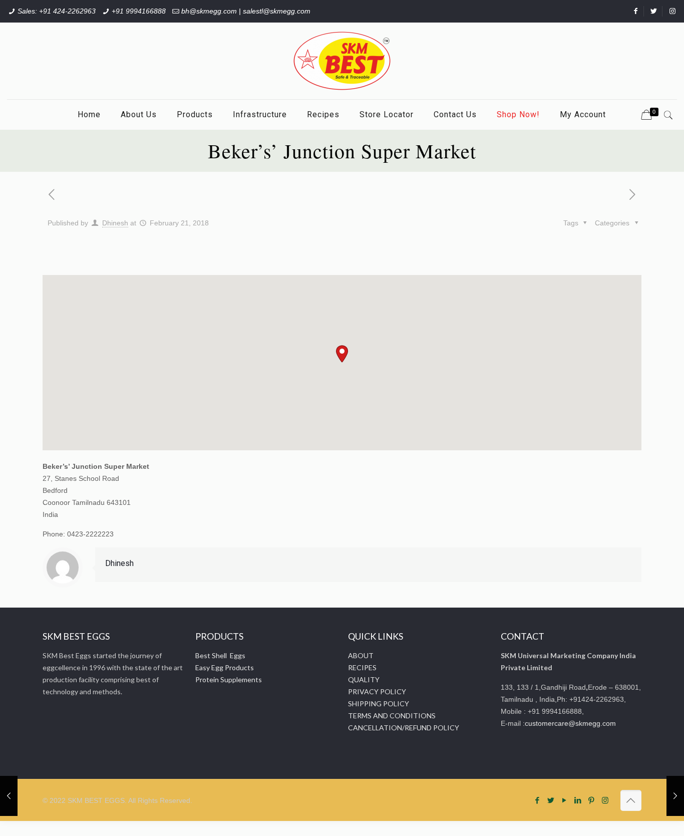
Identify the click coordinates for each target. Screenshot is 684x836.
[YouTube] (564, 800)
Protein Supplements (228, 679)
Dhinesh (115, 223)
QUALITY (364, 679)
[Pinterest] (591, 800)
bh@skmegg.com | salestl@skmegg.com (245, 11)
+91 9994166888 (139, 11)
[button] (342, 354)
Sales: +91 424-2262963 (57, 11)
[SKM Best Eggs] (342, 61)
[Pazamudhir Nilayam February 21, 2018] (9, 796)
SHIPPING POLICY (378, 703)
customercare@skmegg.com (570, 723)
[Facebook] (537, 800)
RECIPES (362, 667)
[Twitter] (551, 800)
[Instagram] (605, 800)
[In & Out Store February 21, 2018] (675, 796)
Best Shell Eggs (220, 655)
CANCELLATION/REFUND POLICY (403, 727)
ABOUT (361, 655)
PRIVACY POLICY (377, 691)
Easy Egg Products (224, 667)
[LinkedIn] (578, 800)
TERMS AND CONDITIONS (392, 715)
